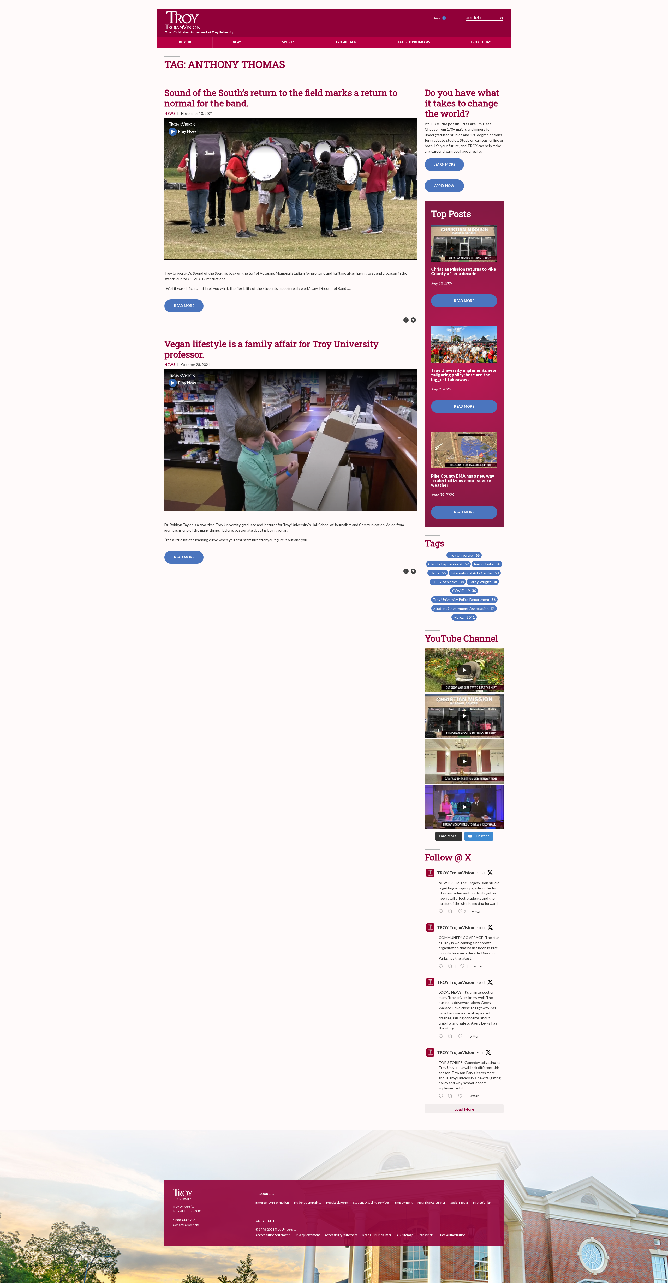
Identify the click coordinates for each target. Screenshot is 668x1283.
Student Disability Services (371, 1202)
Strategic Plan (482, 1202)
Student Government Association (464, 608)
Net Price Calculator (431, 1202)
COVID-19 (464, 590)
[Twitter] (413, 320)
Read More (184, 306)
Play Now (187, 131)
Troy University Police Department (464, 599)
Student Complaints (307, 1202)
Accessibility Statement (341, 1235)
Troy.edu (184, 42)
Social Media (459, 1202)
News (237, 42)
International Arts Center (475, 573)
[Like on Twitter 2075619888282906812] (462, 1036)
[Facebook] (406, 320)
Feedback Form (337, 1202)
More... (464, 617)
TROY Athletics (448, 582)
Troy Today (480, 42)
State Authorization (452, 1235)
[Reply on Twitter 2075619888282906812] (442, 1036)
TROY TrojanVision (455, 872)
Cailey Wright (483, 582)
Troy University (464, 555)
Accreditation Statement (272, 1235)
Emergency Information (272, 1202)
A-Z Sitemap (404, 1235)
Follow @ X (448, 857)
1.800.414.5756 (184, 1220)
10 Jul (481, 928)
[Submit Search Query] (501, 17)
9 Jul (480, 1053)
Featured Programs (413, 42)
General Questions (186, 1225)
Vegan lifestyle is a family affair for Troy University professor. (271, 349)
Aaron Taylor (487, 564)
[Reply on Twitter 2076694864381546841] (442, 911)
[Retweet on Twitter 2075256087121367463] (451, 1096)
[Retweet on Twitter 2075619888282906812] (451, 1036)
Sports (288, 42)
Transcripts (426, 1235)
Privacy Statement (307, 1235)
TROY (438, 573)
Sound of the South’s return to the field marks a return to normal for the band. (280, 98)
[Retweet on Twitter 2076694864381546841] (451, 911)
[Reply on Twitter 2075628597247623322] (442, 966)
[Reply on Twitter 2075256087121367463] (442, 1096)
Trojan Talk (345, 42)
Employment (404, 1202)
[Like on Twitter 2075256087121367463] (462, 1096)
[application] (290, 189)
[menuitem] (440, 18)
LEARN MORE (444, 164)
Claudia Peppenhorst (448, 564)
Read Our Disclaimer (376, 1235)
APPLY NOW (444, 186)
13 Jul (481, 873)
